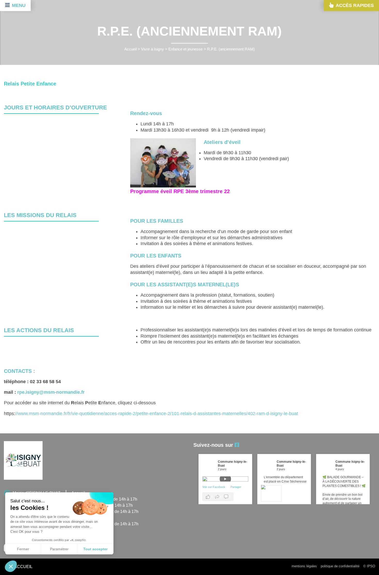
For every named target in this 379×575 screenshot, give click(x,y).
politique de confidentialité (340, 566)
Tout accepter (95, 549)
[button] (11, 566)
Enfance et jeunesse (185, 49)
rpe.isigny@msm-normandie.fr (51, 392)
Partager (235, 486)
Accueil (130, 49)
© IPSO (369, 566)
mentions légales (304, 566)
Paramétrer (59, 549)
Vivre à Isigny (152, 49)
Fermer (23, 549)
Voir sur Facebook (214, 486)
